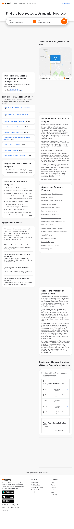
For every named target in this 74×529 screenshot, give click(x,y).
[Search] (64, 21)
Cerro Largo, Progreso (47, 224)
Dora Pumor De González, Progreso (51, 200)
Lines (52, 482)
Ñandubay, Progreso (47, 197)
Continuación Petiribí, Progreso (50, 207)
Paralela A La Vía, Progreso (49, 211)
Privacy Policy (14, 507)
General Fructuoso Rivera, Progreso (51, 228)
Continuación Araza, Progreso (50, 214)
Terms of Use (5, 507)
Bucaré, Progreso (46, 231)
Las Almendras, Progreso (48, 238)
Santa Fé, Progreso (47, 235)
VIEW (30, 170)
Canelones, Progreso (47, 221)
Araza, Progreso (46, 194)
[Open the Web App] (8, 501)
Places (53, 485)
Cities (52, 492)
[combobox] (20, 22)
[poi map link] (55, 63)
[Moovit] (6, 3)
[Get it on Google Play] (8, 492)
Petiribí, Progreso (57, 194)
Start (10, 20)
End (39, 20)
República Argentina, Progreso (50, 245)
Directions (54, 494)
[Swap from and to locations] (34, 21)
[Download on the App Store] (8, 497)
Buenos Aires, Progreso (60, 231)
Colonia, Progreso (46, 249)
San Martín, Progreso (47, 242)
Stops (53, 490)
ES (32, 492)
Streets (53, 487)
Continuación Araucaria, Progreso (51, 218)
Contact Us (5, 510)
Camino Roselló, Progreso (48, 204)
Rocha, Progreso (60, 221)
